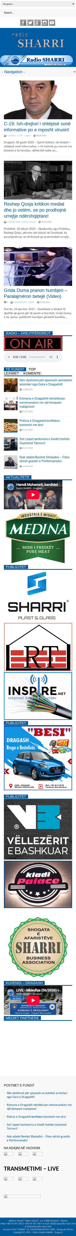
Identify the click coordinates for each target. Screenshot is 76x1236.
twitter (30, 23)
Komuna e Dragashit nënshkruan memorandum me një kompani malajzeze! (42, 402)
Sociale (32, 222)
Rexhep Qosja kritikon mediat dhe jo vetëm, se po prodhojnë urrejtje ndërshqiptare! (35, 210)
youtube (52, 23)
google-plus (37, 23)
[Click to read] (38, 99)
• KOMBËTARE (13, 222)
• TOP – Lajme (24, 136)
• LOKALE (11, 136)
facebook (23, 23)
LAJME (24, 222)
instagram (45, 23)
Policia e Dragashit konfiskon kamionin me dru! (36, 1116)
